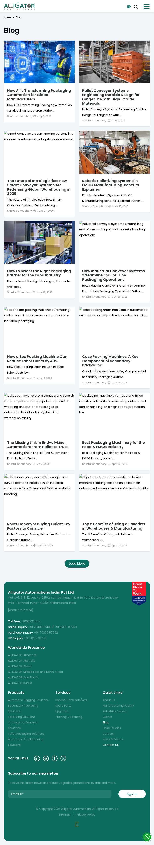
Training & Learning (68, 717)
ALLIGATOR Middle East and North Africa (35, 672)
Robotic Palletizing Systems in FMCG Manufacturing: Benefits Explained (110, 185)
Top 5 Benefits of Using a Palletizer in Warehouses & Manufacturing (113, 526)
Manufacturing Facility (118, 706)
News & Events (113, 739)
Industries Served (115, 711)
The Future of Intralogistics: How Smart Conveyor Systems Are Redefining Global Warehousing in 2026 (39, 187)
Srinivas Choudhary (19, 116)
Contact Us (111, 745)
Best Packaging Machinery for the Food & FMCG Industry (113, 444)
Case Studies (112, 728)
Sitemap (65, 815)
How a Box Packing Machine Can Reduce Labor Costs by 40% (37, 358)
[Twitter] (63, 758)
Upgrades (62, 711)
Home (7, 17)
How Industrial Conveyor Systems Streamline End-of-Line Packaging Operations (113, 275)
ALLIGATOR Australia (21, 661)
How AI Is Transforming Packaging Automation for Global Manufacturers (39, 95)
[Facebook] (55, 758)
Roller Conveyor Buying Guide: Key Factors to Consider (38, 526)
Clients (107, 717)
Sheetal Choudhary (94, 120)
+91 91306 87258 (65, 627)
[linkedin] (37, 758)
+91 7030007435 (39, 627)
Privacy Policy (86, 815)
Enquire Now (129, 6)
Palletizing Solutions (21, 717)
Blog (105, 722)
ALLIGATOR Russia (20, 683)
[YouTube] (46, 758)
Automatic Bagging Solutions (28, 700)
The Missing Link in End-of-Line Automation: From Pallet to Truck (38, 444)
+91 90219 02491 (35, 638)
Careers (108, 734)
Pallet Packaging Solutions (26, 734)
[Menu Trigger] (146, 6)
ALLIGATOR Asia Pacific (23, 677)
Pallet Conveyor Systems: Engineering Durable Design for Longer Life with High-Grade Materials (111, 97)
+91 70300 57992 (46, 633)
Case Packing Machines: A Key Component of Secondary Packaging (110, 361)
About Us (109, 700)
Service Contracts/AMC (71, 700)
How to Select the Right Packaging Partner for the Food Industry (39, 273)
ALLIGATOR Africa (20, 666)
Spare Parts (63, 706)
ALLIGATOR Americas (22, 655)
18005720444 (31, 621)
